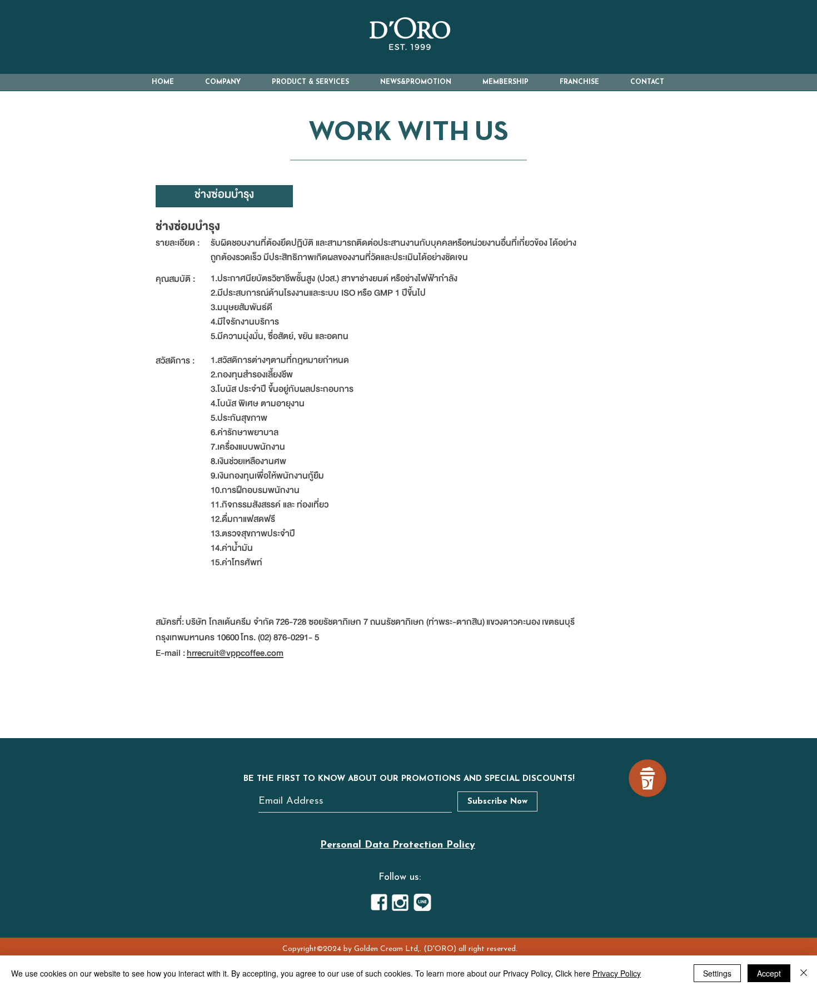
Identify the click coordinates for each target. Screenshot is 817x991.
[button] (223, 82)
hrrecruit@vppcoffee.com (235, 653)
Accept (769, 973)
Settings (717, 973)
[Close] (803, 973)
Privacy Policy (616, 973)
